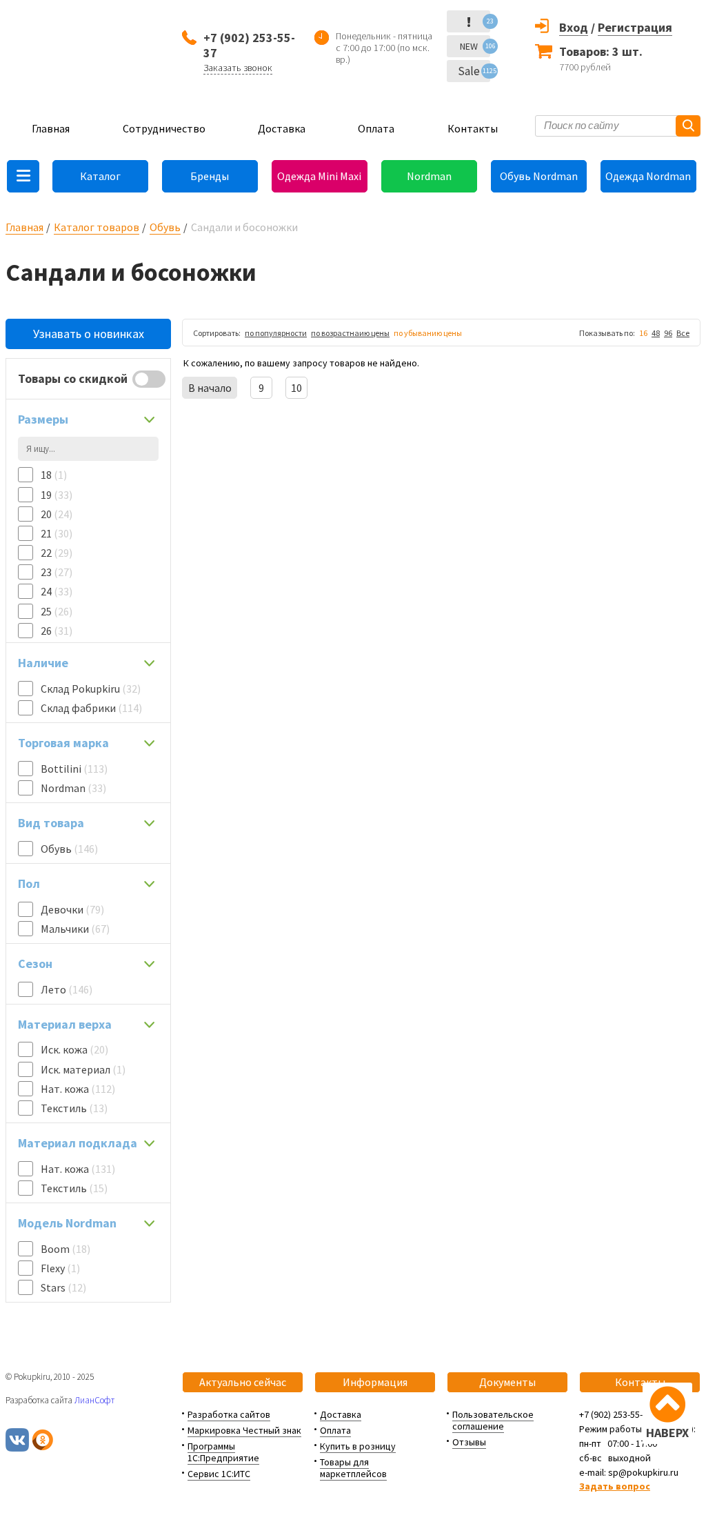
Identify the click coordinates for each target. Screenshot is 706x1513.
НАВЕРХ (667, 1433)
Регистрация (635, 27)
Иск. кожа (74, 1049)
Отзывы (469, 1442)
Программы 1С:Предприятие (223, 1452)
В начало (210, 388)
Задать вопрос (614, 1486)
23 (56, 572)
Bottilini (74, 768)
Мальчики (75, 929)
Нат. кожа (78, 1089)
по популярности (276, 333)
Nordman (429, 176)
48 (656, 333)
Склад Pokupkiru (91, 688)
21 (56, 533)
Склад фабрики (91, 708)
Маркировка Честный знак (244, 1430)
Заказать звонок (237, 67)
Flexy (60, 1268)
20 (56, 514)
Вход (573, 27)
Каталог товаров (96, 227)
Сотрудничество (164, 128)
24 (56, 591)
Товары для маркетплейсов (353, 1468)
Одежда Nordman (648, 176)
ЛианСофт (94, 1400)
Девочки (72, 909)
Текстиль (74, 1108)
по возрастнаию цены (350, 333)
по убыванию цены (428, 333)
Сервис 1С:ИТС (219, 1473)
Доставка (281, 128)
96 (668, 333)
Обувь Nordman (539, 176)
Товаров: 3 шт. (601, 51)
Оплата (376, 128)
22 (56, 553)
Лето (66, 989)
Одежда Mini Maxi (319, 176)
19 (56, 495)
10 (296, 388)
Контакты (472, 128)
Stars (63, 1287)
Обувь (165, 227)
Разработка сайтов (229, 1414)
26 (56, 630)
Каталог (100, 176)
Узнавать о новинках (88, 334)
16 (643, 333)
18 (54, 475)
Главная (51, 128)
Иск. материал (83, 1069)
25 (56, 611)
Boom (65, 1249)
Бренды (209, 176)
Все (682, 333)
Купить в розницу (358, 1446)
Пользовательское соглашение (493, 1420)
